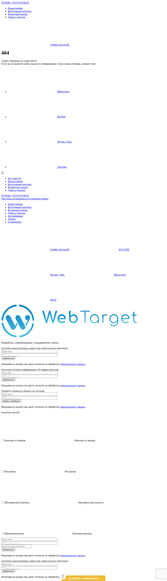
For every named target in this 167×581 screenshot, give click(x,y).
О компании (15, 221)
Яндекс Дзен (64, 141)
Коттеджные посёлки (19, 11)
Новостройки (15, 8)
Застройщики (15, 216)
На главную (14, 178)
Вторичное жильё (18, 187)
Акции (11, 219)
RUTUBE (124, 249)
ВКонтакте (63, 91)
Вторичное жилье (18, 14)
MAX (53, 300)
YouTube (62, 167)
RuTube (61, 116)
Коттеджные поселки (19, 184)
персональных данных (72, 364)
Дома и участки (16, 17)
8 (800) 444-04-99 (60, 44)
